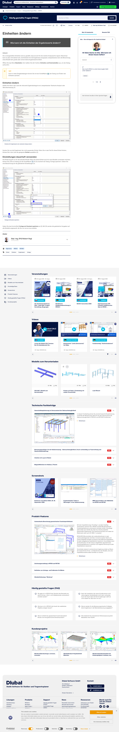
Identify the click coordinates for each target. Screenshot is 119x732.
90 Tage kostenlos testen (107, 7)
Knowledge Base (12, 286)
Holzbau (8, 706)
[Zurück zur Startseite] (7, 2)
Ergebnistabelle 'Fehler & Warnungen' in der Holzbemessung (73, 501)
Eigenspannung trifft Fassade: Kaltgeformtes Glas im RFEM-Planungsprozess (105, 305)
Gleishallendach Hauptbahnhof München (72, 654)
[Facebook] (107, 706)
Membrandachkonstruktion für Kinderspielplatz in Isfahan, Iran (102, 654)
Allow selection (101, 717)
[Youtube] (104, 706)
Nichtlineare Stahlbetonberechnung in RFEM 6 (63, 305)
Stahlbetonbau (10, 703)
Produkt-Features (13, 294)
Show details (84, 728)
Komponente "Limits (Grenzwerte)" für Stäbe (73, 344)
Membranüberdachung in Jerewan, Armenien (44, 654)
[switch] (46, 728)
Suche (112, 18)
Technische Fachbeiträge (44, 405)
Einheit (7, 252)
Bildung (37, 7)
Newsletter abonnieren (68, 703)
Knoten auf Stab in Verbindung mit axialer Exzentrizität (73, 391)
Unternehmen (44, 7)
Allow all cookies (101, 712)
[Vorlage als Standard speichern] (36, 192)
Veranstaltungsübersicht (69, 706)
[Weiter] (115, 312)
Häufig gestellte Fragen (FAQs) (30, 10)
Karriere (52, 7)
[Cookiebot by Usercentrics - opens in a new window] (10, 729)
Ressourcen (30, 7)
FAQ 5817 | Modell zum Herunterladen (41, 391)
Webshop (86, 2)
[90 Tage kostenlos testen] (77, 2)
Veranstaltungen (12, 275)
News (23, 7)
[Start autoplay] (33, 312)
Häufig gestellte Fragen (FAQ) (46, 588)
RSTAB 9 (22, 248)
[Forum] (100, 706)
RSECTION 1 (28, 706)
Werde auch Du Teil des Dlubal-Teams (105, 701)
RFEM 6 (15, 248)
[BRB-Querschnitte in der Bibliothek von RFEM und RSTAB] (103, 488)
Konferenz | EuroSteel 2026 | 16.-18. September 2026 (44, 501)
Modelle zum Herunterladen (15, 282)
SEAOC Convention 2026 (84, 304)
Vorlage (29, 252)
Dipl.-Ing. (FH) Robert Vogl (99, 25)
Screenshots (11, 290)
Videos (10, 278)
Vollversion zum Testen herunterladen (87, 703)
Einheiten (14, 252)
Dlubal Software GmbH (71, 681)
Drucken (71, 25)
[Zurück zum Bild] (67, 366)
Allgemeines (9, 248)
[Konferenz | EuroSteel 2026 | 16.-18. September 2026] (45, 488)
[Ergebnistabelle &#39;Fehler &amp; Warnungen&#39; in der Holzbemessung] (74, 488)
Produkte (12, 7)
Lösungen (5, 7)
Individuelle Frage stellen (48, 707)
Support (18, 7)
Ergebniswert (22, 252)
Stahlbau (9, 704)
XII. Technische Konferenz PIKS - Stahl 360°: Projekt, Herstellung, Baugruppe (42, 305)
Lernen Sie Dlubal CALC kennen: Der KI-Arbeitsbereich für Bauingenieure (44, 344)
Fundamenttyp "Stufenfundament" (103, 343)
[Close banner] (116, 710)
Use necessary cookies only (101, 721)
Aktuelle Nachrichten (68, 704)
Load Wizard (96, 390)
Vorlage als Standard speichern (12, 220)
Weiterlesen (82, 421)
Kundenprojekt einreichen (85, 707)
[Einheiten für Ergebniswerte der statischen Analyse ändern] (36, 116)
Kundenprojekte (12, 302)
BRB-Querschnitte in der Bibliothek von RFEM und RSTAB (103, 501)
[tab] (71, 660)
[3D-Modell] (63, 366)
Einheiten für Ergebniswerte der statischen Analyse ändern (18, 144)
